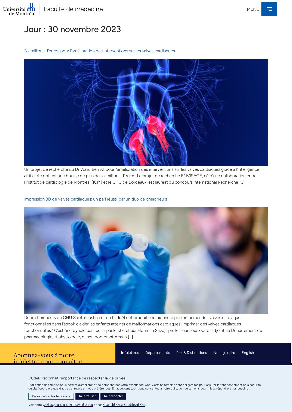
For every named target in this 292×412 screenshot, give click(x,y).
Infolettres (130, 352)
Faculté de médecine (73, 9)
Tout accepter (113, 396)
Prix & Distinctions (191, 352)
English (248, 352)
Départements (157, 352)
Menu (253, 9)
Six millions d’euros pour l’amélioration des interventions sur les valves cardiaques (99, 50)
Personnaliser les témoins (51, 396)
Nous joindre (224, 352)
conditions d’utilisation (124, 404)
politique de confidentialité (68, 404)
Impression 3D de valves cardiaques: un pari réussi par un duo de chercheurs (95, 199)
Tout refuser (87, 396)
